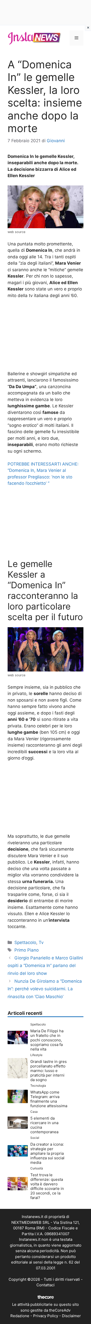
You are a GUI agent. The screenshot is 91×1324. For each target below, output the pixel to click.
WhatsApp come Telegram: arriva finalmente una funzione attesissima (48, 1099)
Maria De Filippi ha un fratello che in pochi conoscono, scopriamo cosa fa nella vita (46, 1040)
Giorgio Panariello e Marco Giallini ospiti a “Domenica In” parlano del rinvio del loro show (45, 965)
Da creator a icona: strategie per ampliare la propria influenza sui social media (47, 1153)
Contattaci (45, 1285)
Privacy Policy (45, 1315)
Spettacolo (25, 942)
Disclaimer (71, 1315)
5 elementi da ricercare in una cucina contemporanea (44, 1125)
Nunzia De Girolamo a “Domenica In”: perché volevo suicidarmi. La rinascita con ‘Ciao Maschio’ (45, 989)
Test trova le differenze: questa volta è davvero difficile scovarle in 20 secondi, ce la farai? (47, 1186)
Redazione (19, 1315)
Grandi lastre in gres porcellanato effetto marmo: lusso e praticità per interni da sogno (48, 1070)
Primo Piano (26, 950)
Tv (41, 942)
